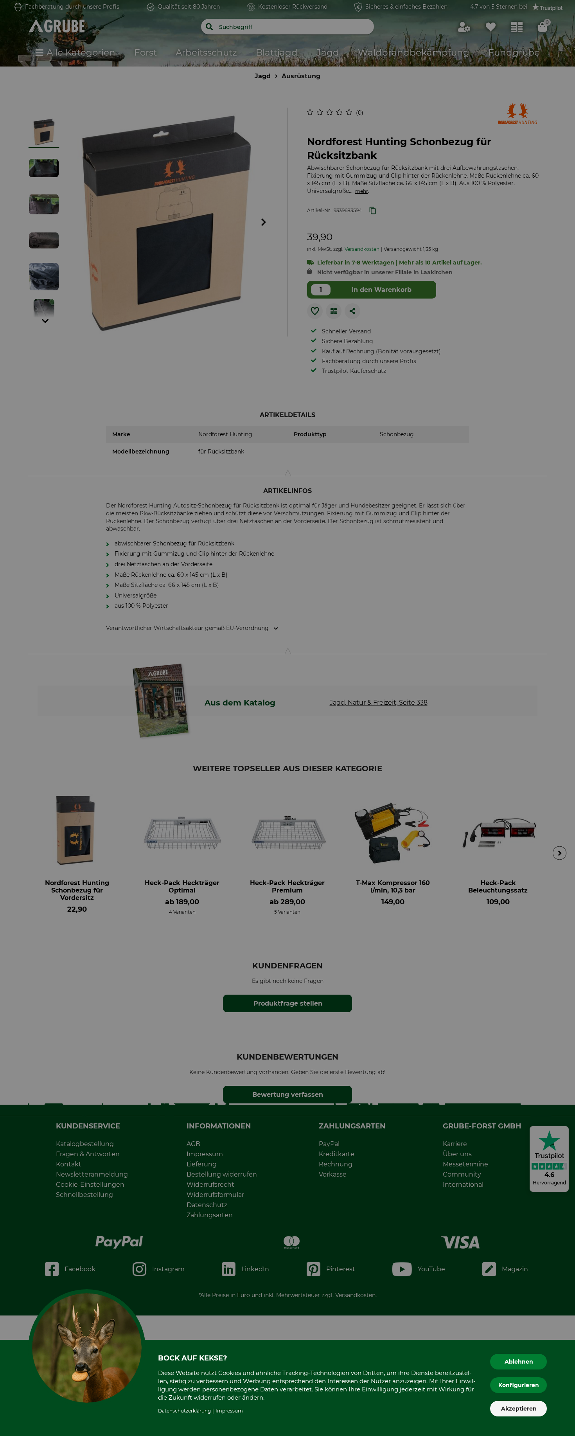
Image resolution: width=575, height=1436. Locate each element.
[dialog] (287, 718)
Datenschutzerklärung (184, 1411)
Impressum (229, 1411)
